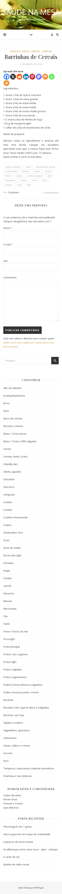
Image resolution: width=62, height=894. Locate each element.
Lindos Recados (12, 795)
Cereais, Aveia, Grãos (25, 51)
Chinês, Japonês (12, 471)
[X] (13, 77)
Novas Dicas (10, 799)
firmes (48, 171)
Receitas (8, 700)
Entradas (8, 563)
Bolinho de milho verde (16, 864)
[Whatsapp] (52, 77)
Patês (6, 623)
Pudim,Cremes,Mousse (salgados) (22, 684)
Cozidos (7, 509)
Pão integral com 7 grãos (17, 826)
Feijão (6, 570)
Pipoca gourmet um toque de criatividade (26, 834)
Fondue (7, 578)
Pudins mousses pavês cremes (21, 692)
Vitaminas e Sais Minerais (17, 776)
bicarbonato (11, 171)
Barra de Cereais (12, 418)
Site (5, 260)
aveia (28, 167)
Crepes (7, 525)
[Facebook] (6, 77)
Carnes (7, 448)
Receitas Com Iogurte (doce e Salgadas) (26, 707)
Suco (6, 760)
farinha (25, 171)
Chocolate (9, 479)
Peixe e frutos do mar (15, 631)
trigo (19, 184)
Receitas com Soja (13, 715)
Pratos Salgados (12, 669)
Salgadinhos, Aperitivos (16, 730)
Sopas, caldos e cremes (16, 745)
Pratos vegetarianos (15, 677)
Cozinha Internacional (15, 517)
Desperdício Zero (13, 532)
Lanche (47, 51)
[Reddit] (19, 77)
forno (8, 175)
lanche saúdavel (35, 175)
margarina (10, 180)
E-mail (7, 244)
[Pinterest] (32, 77)
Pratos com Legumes (15, 654)
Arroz (6, 403)
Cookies (7, 502)
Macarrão (8, 593)
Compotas (9, 494)
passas (8, 184)
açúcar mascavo (13, 167)
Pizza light (9, 639)
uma (29, 184)
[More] (6, 83)
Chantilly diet (10, 464)
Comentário (10, 277)
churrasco (8, 487)
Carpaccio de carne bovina (18, 841)
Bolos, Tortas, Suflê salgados (20, 441)
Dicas (6, 540)
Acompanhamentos (14, 395)
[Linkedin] (26, 77)
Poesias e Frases (13, 803)
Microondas (10, 608)
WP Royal (38, 887)
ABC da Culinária (12, 388)
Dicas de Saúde (12, 547)
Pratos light (10, 661)
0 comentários (51, 192)
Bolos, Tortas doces (14, 433)
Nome (7, 228)
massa (23, 180)
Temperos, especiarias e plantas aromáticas (28, 768)
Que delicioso (11, 807)
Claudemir (14, 192)
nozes (34, 180)
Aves (6, 410)
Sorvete (7, 753)
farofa (37, 171)
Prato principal (11, 646)
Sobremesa (9, 738)
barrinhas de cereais (45, 167)
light (50, 175)
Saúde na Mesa (31, 12)
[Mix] (45, 77)
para (44, 180)
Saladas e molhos (13, 722)
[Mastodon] (39, 77)
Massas (7, 601)
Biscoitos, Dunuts (13, 426)
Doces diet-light (12, 555)
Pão (5, 616)
